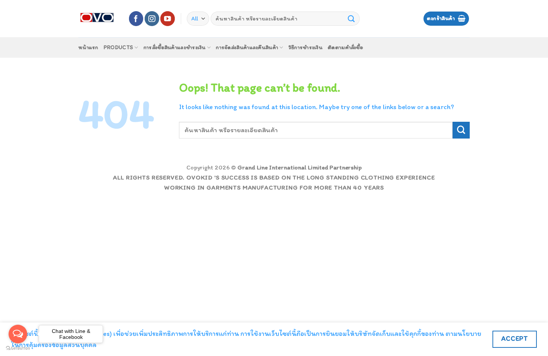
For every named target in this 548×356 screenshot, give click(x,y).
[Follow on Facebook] (136, 18)
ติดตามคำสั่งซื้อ (345, 47)
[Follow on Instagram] (152, 18)
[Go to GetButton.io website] (18, 348)
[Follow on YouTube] (167, 18)
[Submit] (351, 18)
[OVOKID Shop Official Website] (97, 18)
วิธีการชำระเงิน (305, 47)
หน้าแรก (88, 47)
